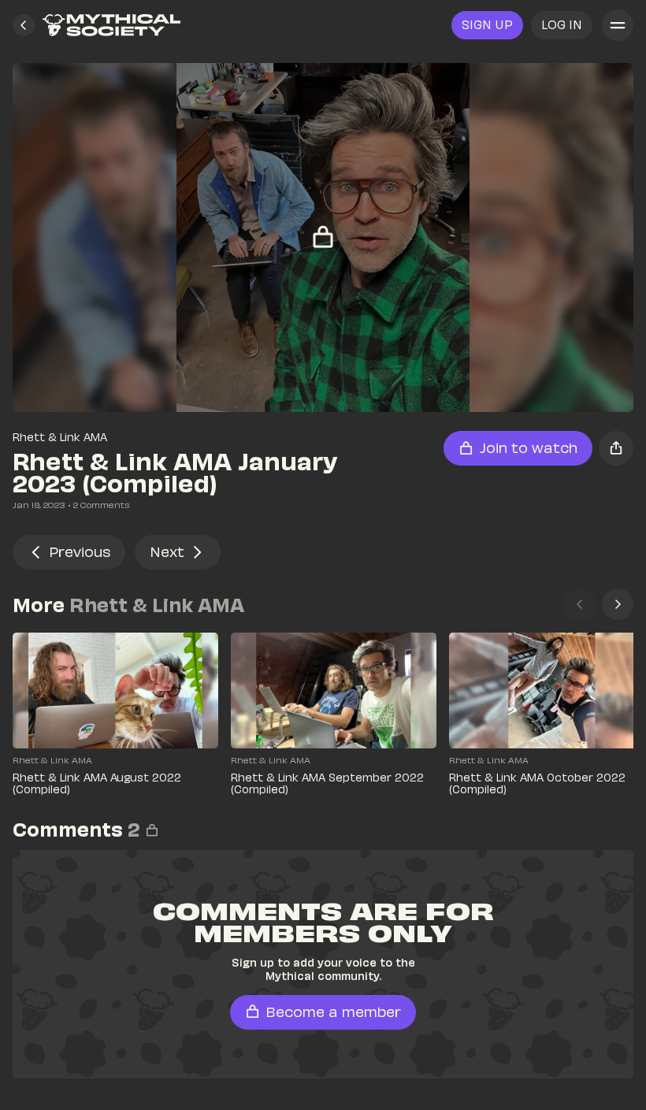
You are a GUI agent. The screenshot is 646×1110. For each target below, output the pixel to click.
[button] (24, 25)
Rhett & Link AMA (60, 437)
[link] (111, 25)
